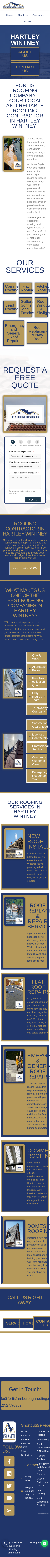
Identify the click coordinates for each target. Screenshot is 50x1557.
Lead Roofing (11, 307)
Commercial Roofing (15, 288)
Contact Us (25, 21)
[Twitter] (9, 1486)
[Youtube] (9, 1498)
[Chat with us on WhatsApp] (44, 1543)
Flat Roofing (27, 288)
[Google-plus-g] (9, 1510)
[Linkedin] (9, 1473)
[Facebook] (9, 1461)
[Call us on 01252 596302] (5, 1543)
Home (9, 15)
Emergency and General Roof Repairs (15, 333)
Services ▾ (38, 15)
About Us (23, 15)
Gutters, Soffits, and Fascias (27, 307)
